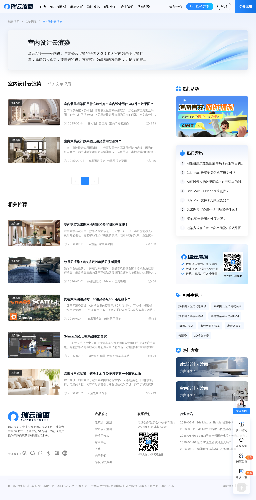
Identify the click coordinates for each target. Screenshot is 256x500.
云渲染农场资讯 (97, 393)
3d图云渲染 (185, 325)
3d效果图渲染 (112, 318)
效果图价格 (58, 6)
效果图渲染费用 (117, 160)
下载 (98, 449)
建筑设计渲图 (103, 422)
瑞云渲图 (13, 21)
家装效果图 (106, 244)
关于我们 (127, 6)
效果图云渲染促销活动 (228, 306)
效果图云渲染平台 (41, 426)
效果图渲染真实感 (118, 356)
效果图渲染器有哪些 (191, 316)
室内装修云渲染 (119, 123)
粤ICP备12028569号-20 (72, 486)
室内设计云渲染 (97, 123)
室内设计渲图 (103, 429)
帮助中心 (110, 6)
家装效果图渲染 (210, 325)
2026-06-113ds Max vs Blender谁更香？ (207, 422)
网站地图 (228, 486)
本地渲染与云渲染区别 (225, 316)
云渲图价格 (102, 435)
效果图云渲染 (96, 160)
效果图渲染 (94, 281)
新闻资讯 (93, 6)
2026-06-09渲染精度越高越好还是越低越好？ (209, 449)
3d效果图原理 (96, 356)
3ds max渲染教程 (114, 281)
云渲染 (93, 244)
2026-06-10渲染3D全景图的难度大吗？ (205, 442)
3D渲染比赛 (201, 335)
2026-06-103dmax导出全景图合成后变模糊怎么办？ (214, 435)
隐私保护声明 (103, 462)
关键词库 (31, 21)
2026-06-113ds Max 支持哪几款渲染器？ (207, 429)
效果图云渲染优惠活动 (192, 306)
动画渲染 (143, 6)
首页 (43, 6)
